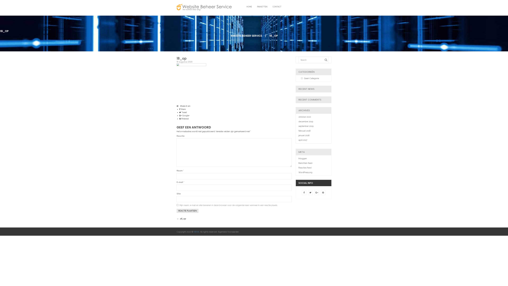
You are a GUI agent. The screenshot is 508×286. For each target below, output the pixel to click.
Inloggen (302, 158)
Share (183, 109)
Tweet (184, 112)
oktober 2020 (304, 117)
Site (179, 194)
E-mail (180, 182)
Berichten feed (305, 163)
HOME (249, 7)
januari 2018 (303, 135)
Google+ (185, 116)
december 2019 (305, 121)
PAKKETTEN (262, 7)
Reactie (181, 136)
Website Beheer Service (246, 36)
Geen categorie (311, 78)
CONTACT (277, 7)
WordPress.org (305, 172)
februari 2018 (304, 131)
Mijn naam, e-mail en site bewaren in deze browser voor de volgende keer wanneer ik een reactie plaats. (229, 205)
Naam (180, 170)
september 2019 (306, 126)
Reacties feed (304, 168)
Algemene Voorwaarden (228, 232)
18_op (182, 58)
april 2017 (302, 140)
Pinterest (185, 119)
